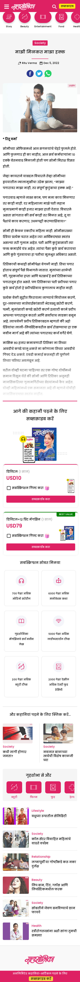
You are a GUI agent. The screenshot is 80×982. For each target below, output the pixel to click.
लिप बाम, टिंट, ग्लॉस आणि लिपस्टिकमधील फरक (50, 887)
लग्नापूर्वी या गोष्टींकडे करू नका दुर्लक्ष (54, 864)
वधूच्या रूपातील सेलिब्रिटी (49, 816)
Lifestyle (38, 811)
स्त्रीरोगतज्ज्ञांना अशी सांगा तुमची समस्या (54, 933)
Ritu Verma (29, 63)
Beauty (37, 880)
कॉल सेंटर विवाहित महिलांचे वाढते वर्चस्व (51, 841)
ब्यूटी (14, 797)
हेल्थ (72, 797)
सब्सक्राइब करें (41, 979)
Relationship (41, 857)
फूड (53, 797)
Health (36, 926)
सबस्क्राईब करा (41, 499)
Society (40, 43)
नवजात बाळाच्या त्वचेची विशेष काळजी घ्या (58, 756)
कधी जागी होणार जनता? (14, 754)
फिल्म (33, 797)
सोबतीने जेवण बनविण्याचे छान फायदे (53, 910)
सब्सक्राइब (67, 6)
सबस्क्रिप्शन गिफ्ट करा (27, 488)
